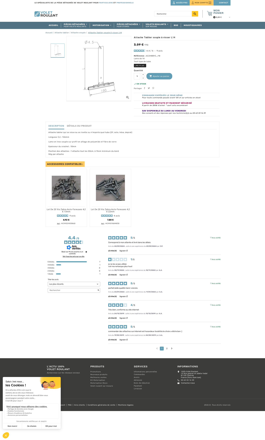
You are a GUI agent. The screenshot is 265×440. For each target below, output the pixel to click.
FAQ (69, 405)
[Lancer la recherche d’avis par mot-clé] (98, 290)
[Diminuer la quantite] (143, 78)
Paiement (138, 386)
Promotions (95, 372)
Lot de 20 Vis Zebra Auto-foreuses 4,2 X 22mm (110, 210)
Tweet (148, 88)
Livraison (138, 389)
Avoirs (137, 377)
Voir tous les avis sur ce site (73, 256)
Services (141, 366)
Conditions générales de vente (101, 405)
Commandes (139, 374)
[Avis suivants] (171, 348)
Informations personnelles (145, 372)
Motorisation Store (99, 383)
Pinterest (153, 88)
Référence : (139, 56)
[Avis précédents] (157, 348)
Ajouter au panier (159, 76)
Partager (144, 88)
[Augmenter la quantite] (143, 74)
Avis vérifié (216, 237)
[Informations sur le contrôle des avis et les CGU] (86, 252)
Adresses (138, 380)
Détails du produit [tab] (79, 126)
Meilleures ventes (98, 377)
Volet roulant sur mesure (101, 386)
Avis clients (79, 405)
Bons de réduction (142, 383)
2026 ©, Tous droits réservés (217, 405)
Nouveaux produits (98, 374)
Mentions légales (125, 405)
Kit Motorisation (97, 380)
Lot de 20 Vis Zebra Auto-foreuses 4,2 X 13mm (66, 210)
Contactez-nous (188, 383)
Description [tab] (56, 126)
